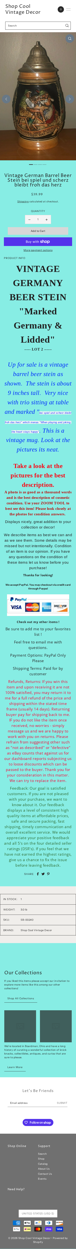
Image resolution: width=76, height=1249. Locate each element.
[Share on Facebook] (37, 873)
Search (42, 1153)
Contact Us (45, 1173)
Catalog (43, 1163)
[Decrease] (29, 219)
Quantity (38, 211)
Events (42, 1178)
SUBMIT (62, 1102)
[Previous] (6, 99)
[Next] (69, 99)
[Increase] (46, 219)
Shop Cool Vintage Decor (23, 9)
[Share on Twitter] (43, 873)
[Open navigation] (68, 9)
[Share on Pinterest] (48, 873)
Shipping (23, 201)
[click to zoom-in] (69, 38)
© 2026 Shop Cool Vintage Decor (29, 1238)
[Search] (67, 25)
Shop (41, 1158)
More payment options (38, 250)
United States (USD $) (38, 1213)
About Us (43, 1168)
